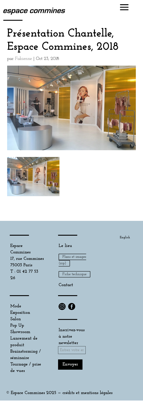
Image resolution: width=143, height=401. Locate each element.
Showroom (20, 332)
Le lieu (65, 246)
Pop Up (17, 325)
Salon (15, 319)
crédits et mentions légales (87, 393)
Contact (66, 285)
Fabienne (23, 59)
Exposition (20, 312)
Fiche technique (74, 274)
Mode (15, 306)
